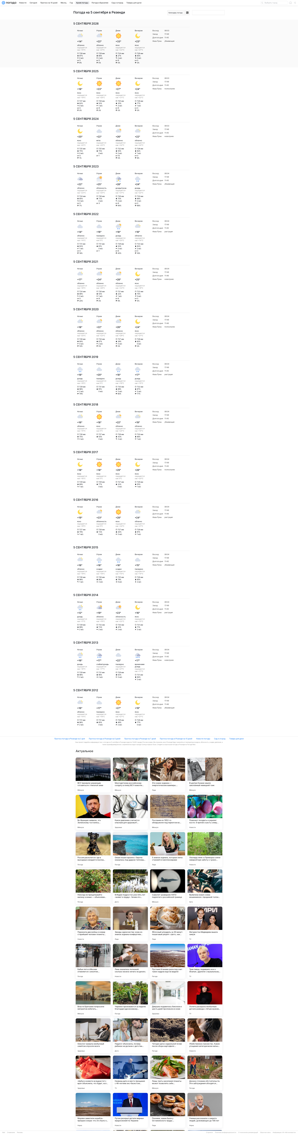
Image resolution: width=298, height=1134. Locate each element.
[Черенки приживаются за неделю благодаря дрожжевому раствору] (130, 998)
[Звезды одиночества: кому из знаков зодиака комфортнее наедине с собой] (130, 924)
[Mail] (3, 3)
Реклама (20, 1132)
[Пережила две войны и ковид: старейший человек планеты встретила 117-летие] (93, 924)
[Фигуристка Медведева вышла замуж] (204, 924)
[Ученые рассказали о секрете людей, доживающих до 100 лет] (204, 1110)
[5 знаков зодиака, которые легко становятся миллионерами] (167, 849)
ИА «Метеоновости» (289, 1132)
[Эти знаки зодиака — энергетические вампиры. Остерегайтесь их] (167, 775)
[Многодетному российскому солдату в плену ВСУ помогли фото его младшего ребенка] (130, 775)
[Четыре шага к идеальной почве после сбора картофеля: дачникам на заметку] (167, 1035)
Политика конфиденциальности (225, 1132)
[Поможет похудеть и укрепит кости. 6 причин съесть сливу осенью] (204, 812)
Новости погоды (203, 739)
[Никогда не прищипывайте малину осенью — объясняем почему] (93, 886)
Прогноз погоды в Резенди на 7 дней (140, 739)
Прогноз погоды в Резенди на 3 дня (69, 739)
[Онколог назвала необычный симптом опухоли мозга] (93, 1035)
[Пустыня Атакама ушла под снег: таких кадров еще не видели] (167, 961)
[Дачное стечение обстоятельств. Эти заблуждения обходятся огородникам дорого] (204, 1073)
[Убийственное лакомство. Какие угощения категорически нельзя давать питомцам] (204, 1035)
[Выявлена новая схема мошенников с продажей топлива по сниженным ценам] (204, 886)
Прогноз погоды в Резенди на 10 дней (176, 739)
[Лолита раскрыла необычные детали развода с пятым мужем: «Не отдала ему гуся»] (204, 998)
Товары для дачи (236, 739)
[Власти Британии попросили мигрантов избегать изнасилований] (93, 998)
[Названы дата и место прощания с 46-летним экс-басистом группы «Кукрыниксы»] (130, 1073)
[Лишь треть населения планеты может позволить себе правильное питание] (167, 1073)
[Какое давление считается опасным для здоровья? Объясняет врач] (130, 812)
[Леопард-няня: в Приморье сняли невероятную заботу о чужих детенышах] (204, 849)
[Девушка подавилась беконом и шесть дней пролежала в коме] (167, 998)
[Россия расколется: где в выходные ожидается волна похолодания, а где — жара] (93, 849)
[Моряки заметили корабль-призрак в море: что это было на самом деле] (93, 1110)
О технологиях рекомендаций (248, 1132)
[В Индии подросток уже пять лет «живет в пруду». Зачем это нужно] (130, 886)
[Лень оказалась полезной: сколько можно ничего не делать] (130, 961)
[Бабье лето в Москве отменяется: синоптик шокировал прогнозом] (93, 961)
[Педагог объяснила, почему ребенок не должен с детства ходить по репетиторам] (130, 1035)
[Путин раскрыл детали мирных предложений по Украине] (130, 1110)
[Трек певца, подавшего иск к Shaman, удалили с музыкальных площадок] (204, 961)
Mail (3, 1132)
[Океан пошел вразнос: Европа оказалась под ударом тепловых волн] (130, 849)
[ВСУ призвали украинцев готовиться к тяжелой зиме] (93, 775)
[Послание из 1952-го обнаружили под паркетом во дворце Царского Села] (167, 812)
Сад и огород (219, 739)
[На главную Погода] (10, 3)
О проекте (209, 1132)
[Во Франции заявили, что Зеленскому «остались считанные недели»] (93, 812)
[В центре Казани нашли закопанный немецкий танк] (204, 775)
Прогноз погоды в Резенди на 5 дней (104, 739)
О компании (11, 1132)
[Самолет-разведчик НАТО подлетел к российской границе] (167, 886)
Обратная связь (265, 1132)
